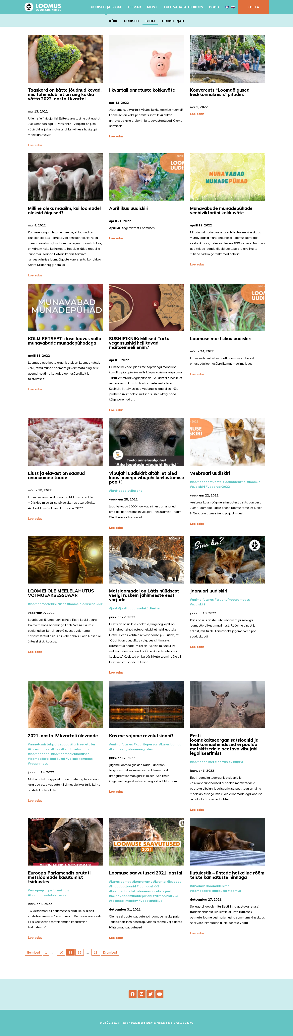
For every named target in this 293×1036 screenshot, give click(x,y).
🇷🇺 (233, 7)
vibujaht (135, 491)
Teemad (134, 7)
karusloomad (40, 749)
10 (61, 952)
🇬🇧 (227, 7)
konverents (143, 881)
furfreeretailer (83, 744)
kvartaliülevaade (76, 749)
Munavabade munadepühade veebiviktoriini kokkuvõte (221, 210)
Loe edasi (35, 145)
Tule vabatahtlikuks (183, 7)
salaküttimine (149, 608)
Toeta (253, 7)
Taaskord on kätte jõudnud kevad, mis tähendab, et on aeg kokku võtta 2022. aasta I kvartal (64, 94)
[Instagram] (142, 994)
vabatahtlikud (151, 901)
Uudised (131, 21)
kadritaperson (147, 744)
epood (64, 744)
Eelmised (33, 952)
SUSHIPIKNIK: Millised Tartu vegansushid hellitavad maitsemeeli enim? (139, 343)
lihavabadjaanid (123, 886)
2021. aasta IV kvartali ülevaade (63, 735)
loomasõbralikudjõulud (47, 759)
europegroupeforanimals (49, 890)
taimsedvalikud (166, 896)
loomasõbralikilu (124, 891)
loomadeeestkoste (207, 482)
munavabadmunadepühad (131, 896)
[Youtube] (159, 994)
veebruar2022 (219, 487)
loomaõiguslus (141, 749)
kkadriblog (119, 749)
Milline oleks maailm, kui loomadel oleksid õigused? (64, 210)
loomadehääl (40, 754)
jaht (114, 608)
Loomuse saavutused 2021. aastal (146, 873)
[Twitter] (150, 994)
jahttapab (119, 491)
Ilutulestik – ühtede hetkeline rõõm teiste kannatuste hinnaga (227, 875)
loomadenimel (235, 482)
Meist (152, 7)
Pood (214, 7)
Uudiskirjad (173, 21)
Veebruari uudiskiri (210, 473)
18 (96, 952)
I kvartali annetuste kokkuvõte (142, 90)
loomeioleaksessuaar (86, 604)
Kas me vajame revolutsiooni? (142, 735)
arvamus (198, 886)
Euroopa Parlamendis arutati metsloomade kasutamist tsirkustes (59, 877)
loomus (254, 482)
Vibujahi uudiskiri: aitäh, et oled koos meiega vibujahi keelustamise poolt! (146, 477)
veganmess (39, 763)
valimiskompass (80, 759)
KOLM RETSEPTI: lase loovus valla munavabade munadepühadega (64, 341)
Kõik (113, 21)
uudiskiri (198, 487)
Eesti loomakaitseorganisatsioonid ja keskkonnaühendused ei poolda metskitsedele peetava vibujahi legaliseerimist (224, 744)
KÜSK (56, 749)
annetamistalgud (43, 744)
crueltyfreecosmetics (233, 599)
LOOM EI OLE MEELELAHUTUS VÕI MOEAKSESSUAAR (61, 593)
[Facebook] (133, 994)
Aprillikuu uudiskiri (129, 208)
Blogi (150, 21)
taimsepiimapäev (124, 901)
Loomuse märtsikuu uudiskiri (221, 338)
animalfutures (203, 599)
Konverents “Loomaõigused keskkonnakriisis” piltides (220, 92)
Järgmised (110, 952)
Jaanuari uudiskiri (209, 591)
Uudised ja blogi (106, 7)
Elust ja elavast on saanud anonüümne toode (56, 475)
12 (80, 952)
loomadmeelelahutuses (48, 604)
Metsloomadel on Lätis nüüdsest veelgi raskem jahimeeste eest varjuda (144, 595)
